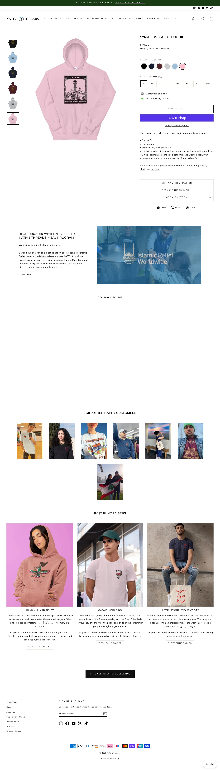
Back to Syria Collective (112, 674)
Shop (8, 707)
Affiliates (10, 726)
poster (163, 165)
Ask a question (177, 197)
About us (10, 712)
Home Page (11, 702)
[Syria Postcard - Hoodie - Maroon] (28, 392)
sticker (171, 165)
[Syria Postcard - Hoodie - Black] (20, 392)
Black (144, 66)
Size (149, 76)
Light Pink (182, 66)
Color (150, 60)
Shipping (144, 48)
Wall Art (72, 18)
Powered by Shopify (110, 758)
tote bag (155, 169)
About (168, 18)
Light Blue (175, 66)
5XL (208, 83)
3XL (188, 83)
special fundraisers (44, 256)
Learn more (26, 274)
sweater (180, 165)
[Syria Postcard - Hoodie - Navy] (24, 392)
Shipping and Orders (15, 717)
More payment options (177, 125)
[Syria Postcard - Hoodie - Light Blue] (37, 392)
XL (167, 83)
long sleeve (200, 165)
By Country (120, 18)
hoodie (189, 165)
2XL (177, 83)
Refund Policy (12, 721)
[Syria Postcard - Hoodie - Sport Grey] (33, 392)
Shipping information (177, 183)
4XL (198, 83)
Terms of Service (13, 731)
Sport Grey (167, 66)
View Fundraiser (40, 646)
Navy (151, 66)
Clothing (51, 18)
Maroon (159, 66)
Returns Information (177, 190)
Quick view (31, 377)
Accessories (95, 18)
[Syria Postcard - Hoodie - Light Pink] (41, 392)
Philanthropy (146, 18)
